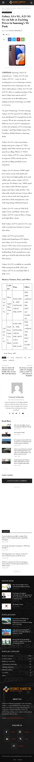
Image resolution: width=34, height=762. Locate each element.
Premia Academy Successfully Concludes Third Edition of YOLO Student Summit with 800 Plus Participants (15, 538)
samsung (5, 360)
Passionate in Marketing (14, 30)
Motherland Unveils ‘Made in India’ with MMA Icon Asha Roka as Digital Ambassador (22, 461)
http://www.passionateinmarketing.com (16, 399)
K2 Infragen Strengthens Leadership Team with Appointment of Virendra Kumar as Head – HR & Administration (22, 595)
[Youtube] (23, 413)
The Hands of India (19, 432)
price (25, 357)
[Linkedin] (16, 413)
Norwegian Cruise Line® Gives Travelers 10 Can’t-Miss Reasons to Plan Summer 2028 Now (22, 441)
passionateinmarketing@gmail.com (15, 718)
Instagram (26, 732)
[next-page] (6, 469)
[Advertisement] (17, 504)
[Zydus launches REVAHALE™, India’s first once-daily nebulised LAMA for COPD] (6, 632)
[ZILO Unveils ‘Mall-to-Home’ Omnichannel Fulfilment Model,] (6, 587)
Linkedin (13, 739)
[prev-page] (3, 469)
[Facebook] (10, 39)
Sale (29, 357)
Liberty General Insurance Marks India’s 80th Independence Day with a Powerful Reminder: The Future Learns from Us (23, 451)
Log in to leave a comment (17, 481)
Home (3, 8)
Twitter (26, 739)
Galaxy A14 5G (19, 357)
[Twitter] (14, 39)
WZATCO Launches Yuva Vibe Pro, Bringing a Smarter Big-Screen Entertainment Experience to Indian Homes (15, 563)
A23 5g (12, 357)
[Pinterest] (18, 39)
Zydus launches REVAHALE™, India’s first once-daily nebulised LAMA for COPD (21, 631)
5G (8, 357)
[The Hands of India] (6, 607)
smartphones (11, 360)
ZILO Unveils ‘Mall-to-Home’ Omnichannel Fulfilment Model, (22, 426)
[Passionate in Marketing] (21, 31)
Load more (16, 571)
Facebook (13, 732)
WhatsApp (20, 746)
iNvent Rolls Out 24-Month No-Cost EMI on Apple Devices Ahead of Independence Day (21, 641)
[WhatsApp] (23, 39)
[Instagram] (13, 413)
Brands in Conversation (11, 8)
